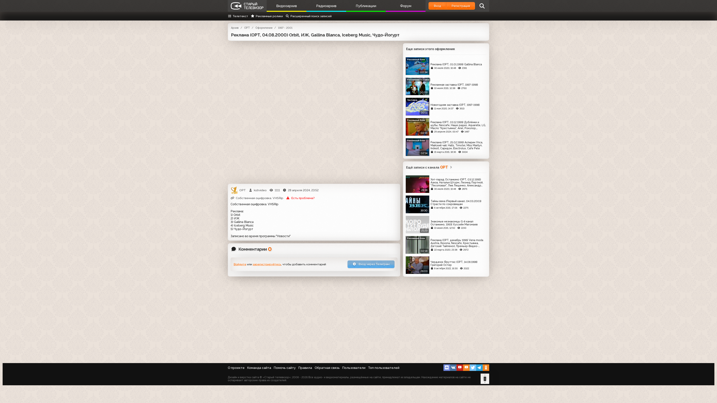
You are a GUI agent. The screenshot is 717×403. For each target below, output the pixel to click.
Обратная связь (327, 368)
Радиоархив (326, 6)
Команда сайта (259, 368)
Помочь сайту (285, 368)
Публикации (366, 6)
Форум (405, 6)
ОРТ (247, 27)
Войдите (240, 264)
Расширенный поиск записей (311, 16)
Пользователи (353, 368)
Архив (235, 27)
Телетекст (240, 16)
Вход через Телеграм (373, 264)
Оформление (264, 27)
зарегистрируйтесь (267, 264)
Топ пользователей (383, 368)
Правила (305, 368)
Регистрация (460, 6)
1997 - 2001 (285, 27)
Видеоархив (286, 6)
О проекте (236, 368)
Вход (437, 6)
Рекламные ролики (269, 16)
